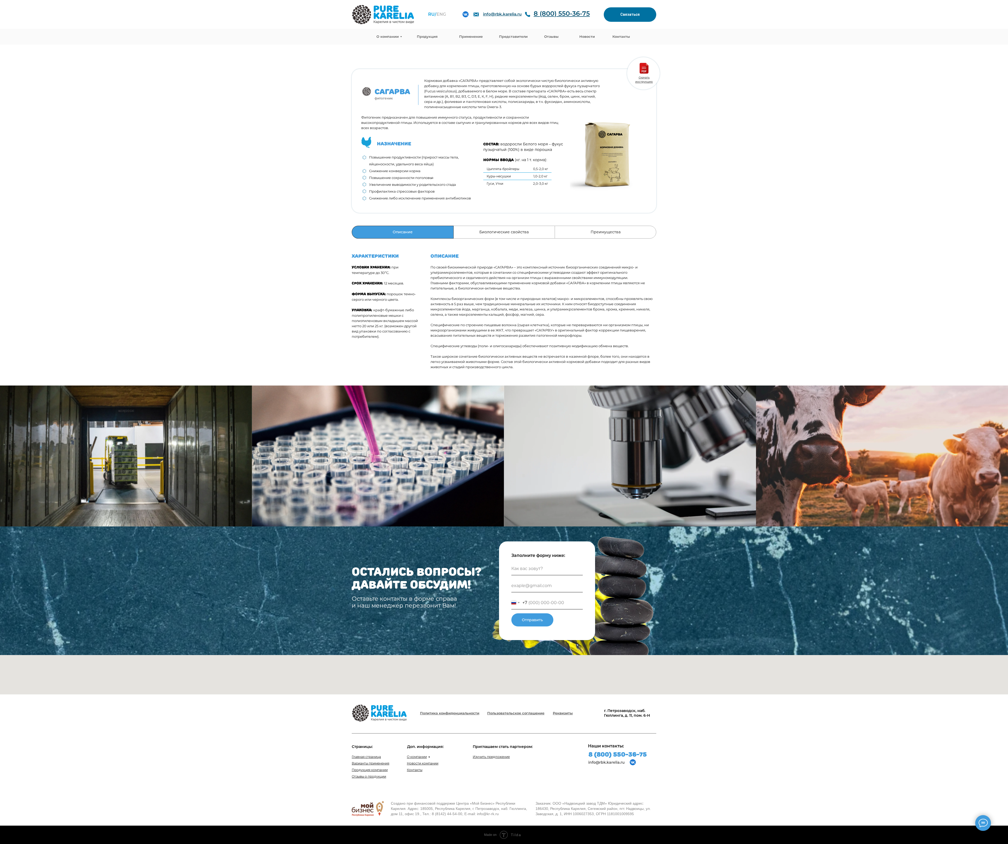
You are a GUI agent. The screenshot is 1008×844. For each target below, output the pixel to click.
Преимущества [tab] (606, 232)
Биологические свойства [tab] (504, 232)
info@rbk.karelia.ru (606, 762)
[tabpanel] (504, 312)
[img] (466, 14)
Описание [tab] (403, 232)
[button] (630, 14)
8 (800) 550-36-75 (618, 754)
